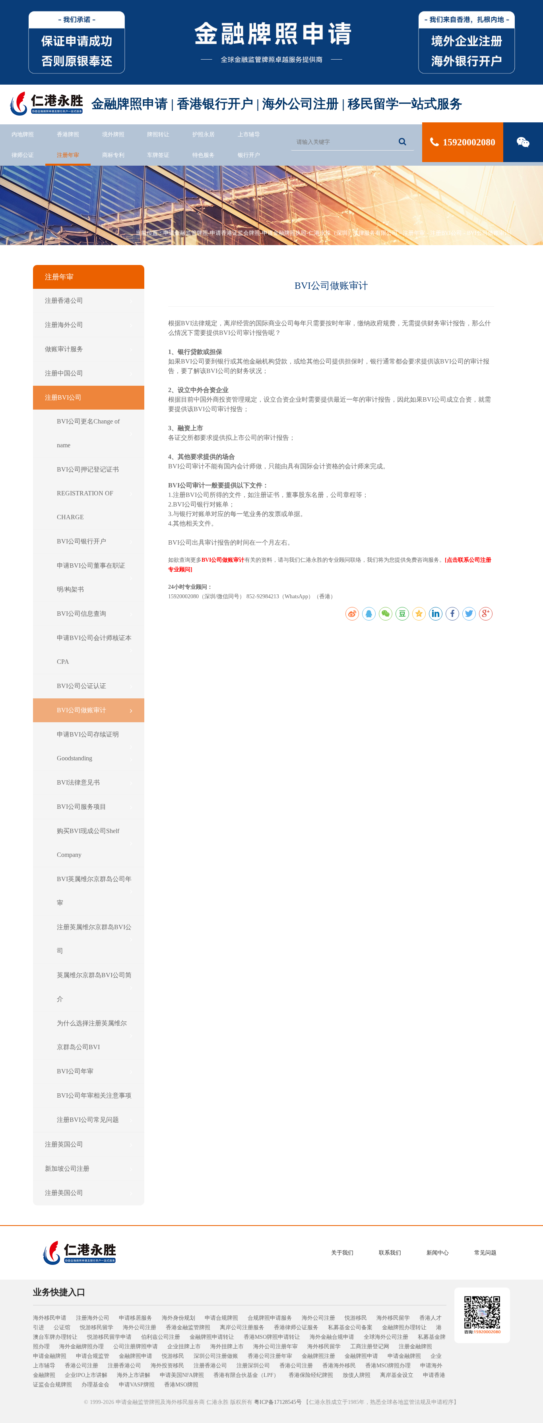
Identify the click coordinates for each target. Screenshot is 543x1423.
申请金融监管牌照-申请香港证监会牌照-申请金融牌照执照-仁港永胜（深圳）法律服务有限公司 (280, 233)
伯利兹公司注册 (160, 1337)
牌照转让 (158, 134)
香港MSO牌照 (181, 1385)
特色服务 (203, 155)
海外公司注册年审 (275, 1347)
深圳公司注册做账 (216, 1356)
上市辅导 (249, 134)
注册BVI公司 (446, 233)
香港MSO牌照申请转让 (272, 1337)
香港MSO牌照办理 (388, 1366)
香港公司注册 (81, 1366)
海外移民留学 (393, 1318)
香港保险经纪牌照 (311, 1375)
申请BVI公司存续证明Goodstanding (88, 746)
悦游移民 (356, 1318)
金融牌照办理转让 (404, 1327)
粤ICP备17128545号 (278, 1402)
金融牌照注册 (318, 1356)
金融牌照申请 (135, 1356)
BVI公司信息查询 (81, 613)
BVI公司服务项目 (81, 806)
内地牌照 (23, 134)
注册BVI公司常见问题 (88, 1119)
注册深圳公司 (253, 1366)
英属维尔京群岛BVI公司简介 (94, 987)
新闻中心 (438, 1253)
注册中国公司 (64, 373)
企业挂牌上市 (184, 1347)
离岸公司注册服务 (242, 1327)
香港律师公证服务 (296, 1327)
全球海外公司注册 (386, 1337)
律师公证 (23, 155)
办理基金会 (95, 1385)
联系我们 (390, 1253)
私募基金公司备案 (350, 1327)
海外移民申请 (49, 1318)
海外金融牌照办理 (81, 1347)
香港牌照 (68, 134)
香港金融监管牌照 (188, 1327)
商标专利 (113, 155)
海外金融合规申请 (332, 1337)
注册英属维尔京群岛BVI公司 (94, 939)
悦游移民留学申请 (109, 1337)
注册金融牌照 (415, 1347)
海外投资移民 (167, 1366)
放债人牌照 (356, 1375)
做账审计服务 (64, 349)
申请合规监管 (92, 1356)
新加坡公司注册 (67, 1168)
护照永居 (203, 134)
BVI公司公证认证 (81, 685)
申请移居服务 (135, 1318)
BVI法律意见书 (78, 782)
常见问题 (485, 1253)
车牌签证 (158, 155)
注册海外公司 (64, 324)
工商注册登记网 (369, 1347)
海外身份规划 (178, 1318)
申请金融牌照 (49, 1356)
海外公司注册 (318, 1318)
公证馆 (62, 1327)
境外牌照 (113, 134)
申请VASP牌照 (137, 1385)
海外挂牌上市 (227, 1347)
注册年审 (68, 155)
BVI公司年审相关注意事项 (94, 1095)
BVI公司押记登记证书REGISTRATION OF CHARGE (88, 493)
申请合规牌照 (221, 1318)
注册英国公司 (64, 1144)
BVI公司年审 (75, 1071)
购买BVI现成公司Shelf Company (88, 843)
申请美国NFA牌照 (182, 1375)
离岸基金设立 (396, 1375)
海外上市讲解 (133, 1375)
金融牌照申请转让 (212, 1337)
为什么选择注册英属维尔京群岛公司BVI (92, 1035)
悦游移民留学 (96, 1327)
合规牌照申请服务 (270, 1318)
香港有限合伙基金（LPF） (246, 1375)
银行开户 (249, 155)
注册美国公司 (64, 1192)
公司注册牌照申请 (135, 1347)
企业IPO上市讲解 (86, 1375)
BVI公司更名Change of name (88, 433)
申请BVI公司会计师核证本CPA (94, 649)
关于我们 (342, 1253)
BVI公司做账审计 (488, 233)
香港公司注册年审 (270, 1356)
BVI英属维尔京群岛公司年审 (94, 891)
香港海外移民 (339, 1366)
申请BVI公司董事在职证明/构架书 (91, 577)
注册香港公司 (64, 300)
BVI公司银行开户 (81, 541)
